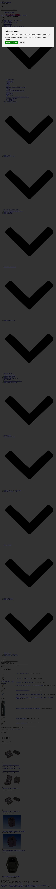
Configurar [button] (21, 42)
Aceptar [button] (8, 42)
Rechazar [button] (14, 42)
